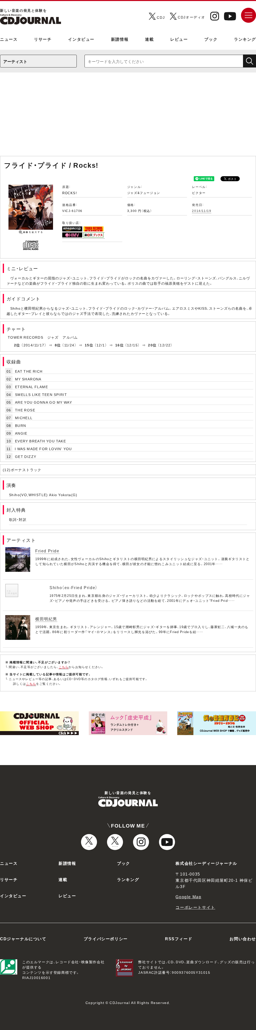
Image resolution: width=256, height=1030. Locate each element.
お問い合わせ (243, 939)
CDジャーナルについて (23, 939)
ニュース (9, 39)
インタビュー (81, 39)
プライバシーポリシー (106, 939)
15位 (89, 344)
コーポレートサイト (195, 907)
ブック (211, 39)
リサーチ (43, 39)
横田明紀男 (46, 619)
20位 (152, 344)
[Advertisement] (128, 117)
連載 (149, 39)
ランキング (245, 39)
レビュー (179, 39)
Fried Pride (47, 551)
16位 (119, 344)
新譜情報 (119, 39)
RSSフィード (178, 939)
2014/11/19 (201, 210)
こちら (64, 667)
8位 (58, 344)
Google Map (188, 897)
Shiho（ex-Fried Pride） (74, 587)
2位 (17, 344)
